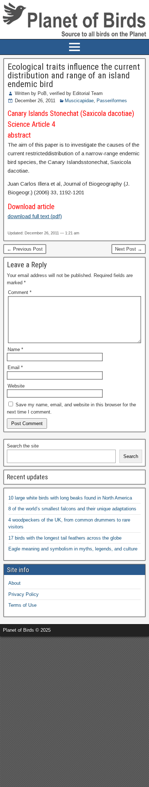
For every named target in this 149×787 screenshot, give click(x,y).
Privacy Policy (23, 594)
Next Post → (128, 249)
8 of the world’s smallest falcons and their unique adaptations (72, 508)
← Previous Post (25, 249)
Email (15, 367)
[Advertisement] (74, 710)
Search (130, 456)
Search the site (23, 446)
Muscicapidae (79, 100)
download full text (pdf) (35, 216)
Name (15, 349)
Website (16, 386)
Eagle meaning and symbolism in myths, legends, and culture (72, 549)
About (14, 583)
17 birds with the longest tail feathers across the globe (65, 538)
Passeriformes (112, 100)
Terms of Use (22, 605)
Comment (19, 292)
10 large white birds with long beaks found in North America (70, 498)
